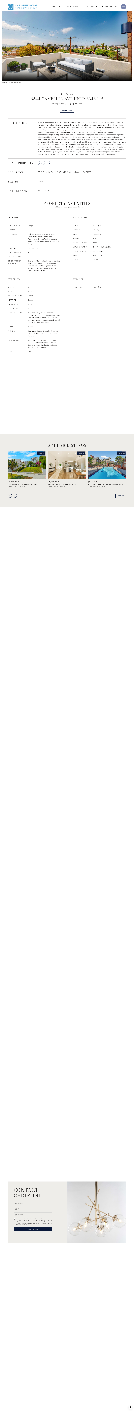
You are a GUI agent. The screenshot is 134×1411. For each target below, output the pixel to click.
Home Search (73, 7)
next (15, 496)
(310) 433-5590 (106, 7)
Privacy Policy (25, 1224)
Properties (56, 7)
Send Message (33, 1229)
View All (121, 496)
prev (10, 496)
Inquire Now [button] (67, 110)
